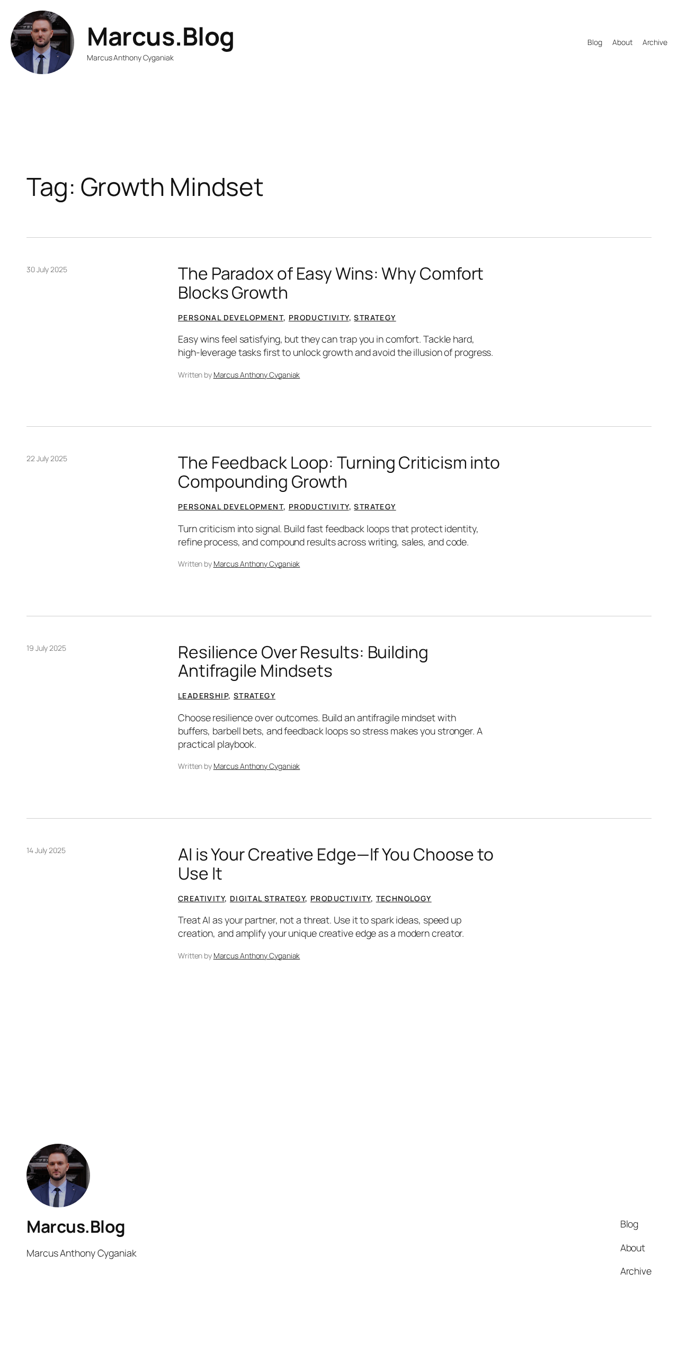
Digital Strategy (267, 898)
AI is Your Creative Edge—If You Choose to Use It (336, 864)
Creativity (201, 898)
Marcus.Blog (161, 36)
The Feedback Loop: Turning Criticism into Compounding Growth (339, 472)
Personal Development (230, 317)
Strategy (375, 317)
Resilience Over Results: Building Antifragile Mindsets (303, 661)
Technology (404, 898)
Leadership (203, 696)
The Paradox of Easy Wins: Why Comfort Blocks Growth (331, 283)
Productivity (319, 317)
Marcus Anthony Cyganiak (256, 375)
